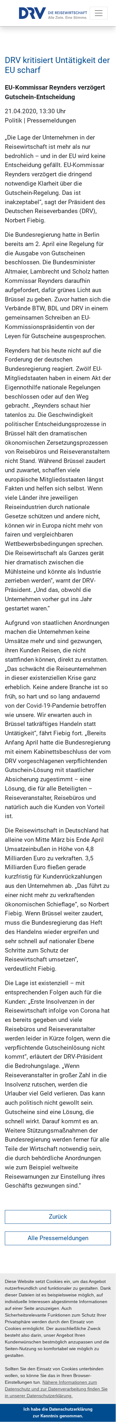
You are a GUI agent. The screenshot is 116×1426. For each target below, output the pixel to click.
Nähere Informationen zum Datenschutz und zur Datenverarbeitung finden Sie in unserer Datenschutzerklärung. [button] (56, 1389)
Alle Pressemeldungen (58, 1238)
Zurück (58, 1216)
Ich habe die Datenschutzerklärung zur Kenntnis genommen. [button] (58, 1412)
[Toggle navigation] (99, 13)
